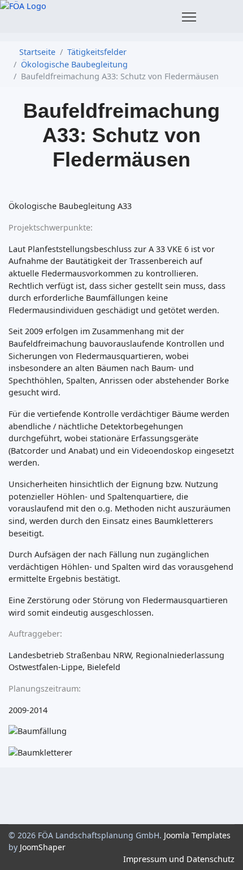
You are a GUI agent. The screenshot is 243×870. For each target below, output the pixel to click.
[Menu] (189, 17)
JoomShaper (43, 847)
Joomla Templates (197, 835)
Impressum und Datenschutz (179, 859)
